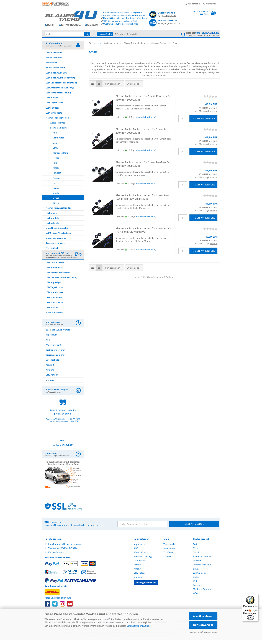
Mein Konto (169, 548)
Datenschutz (52, 359)
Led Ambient (199, 572)
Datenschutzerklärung (138, 626)
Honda (56, 157)
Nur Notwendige (203, 624)
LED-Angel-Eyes (54, 282)
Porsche (197, 585)
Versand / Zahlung (55, 354)
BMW (55, 147)
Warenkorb (168, 544)
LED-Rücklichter (54, 297)
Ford (55, 162)
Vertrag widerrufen (55, 349)
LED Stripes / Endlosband (58, 232)
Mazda (56, 167)
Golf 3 (196, 552)
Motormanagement (56, 237)
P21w (195, 548)
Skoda (56, 192)
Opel (55, 142)
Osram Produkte (54, 52)
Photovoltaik (52, 247)
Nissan (56, 177)
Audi (55, 132)
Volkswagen (59, 137)
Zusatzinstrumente (56, 242)
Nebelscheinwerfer (55, 67)
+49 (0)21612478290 (67, 548)
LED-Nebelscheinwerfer (58, 272)
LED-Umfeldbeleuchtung (58, 92)
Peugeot (57, 172)
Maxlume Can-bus (202, 589)
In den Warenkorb (203, 118)
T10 (195, 581)
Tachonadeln (52, 217)
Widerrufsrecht (53, 344)
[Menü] (256, 596)
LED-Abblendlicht (54, 267)
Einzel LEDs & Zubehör (57, 227)
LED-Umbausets (54, 112)
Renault (56, 187)
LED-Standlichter (54, 292)
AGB (48, 339)
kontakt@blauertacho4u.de (68, 544)
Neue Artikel (105, 33)
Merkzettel (210, 3)
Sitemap (50, 379)
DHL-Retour (139, 572)
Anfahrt (121, 33)
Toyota (56, 202)
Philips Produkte (54, 57)
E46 (195, 544)
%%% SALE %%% (54, 312)
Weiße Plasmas (57, 122)
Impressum (51, 334)
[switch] (250, 617)
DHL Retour (52, 374)
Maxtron (197, 560)
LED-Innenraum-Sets (56, 72)
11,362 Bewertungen (62, 445)
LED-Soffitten (53, 107)
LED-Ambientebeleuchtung (60, 87)
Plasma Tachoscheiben (57, 117)
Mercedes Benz (60, 152)
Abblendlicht (52, 62)
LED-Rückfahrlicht (55, 302)
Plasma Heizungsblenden (58, 207)
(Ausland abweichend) (146, 117)
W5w (195, 593)
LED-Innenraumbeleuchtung (60, 77)
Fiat (54, 182)
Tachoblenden (53, 222)
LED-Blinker (52, 97)
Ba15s (196, 576)
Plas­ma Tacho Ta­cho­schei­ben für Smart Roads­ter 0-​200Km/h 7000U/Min (144, 230)
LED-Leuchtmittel (55, 262)
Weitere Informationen (203, 632)
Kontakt (133, 33)
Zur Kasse (168, 552)
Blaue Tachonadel (202, 556)
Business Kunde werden (58, 329)
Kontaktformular (56, 552)
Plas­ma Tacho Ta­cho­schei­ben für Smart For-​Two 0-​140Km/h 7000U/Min (142, 197)
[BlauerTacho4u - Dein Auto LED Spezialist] (71, 17)
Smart (56, 197)
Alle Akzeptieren (203, 616)
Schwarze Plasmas (59, 127)
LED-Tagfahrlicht (54, 102)
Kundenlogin (193, 3)
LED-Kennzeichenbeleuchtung (61, 82)
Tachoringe (51, 212)
